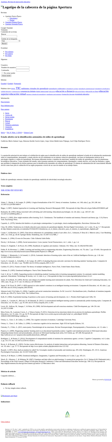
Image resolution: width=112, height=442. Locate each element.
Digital (12, 20)
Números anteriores (12, 125)
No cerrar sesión (9, 73)
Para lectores (5, 102)
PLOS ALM (107, 379)
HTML (7, 190)
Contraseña (5, 70)
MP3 (21, 190)
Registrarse (9, 119)
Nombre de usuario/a (8, 67)
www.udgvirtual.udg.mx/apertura (26, 431)
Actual (7, 123)
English (10, 84)
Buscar (7, 121)
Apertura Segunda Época (14, 24)
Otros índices (5, 422)
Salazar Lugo (28, 133)
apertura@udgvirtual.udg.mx (43, 431)
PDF (12, 190)
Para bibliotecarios (7, 106)
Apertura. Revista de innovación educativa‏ (15, 2)
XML (3, 190)
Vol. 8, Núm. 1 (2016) (14, 133)
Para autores (5, 109)
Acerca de (8, 115)
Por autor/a (9, 54)
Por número (9, 52)
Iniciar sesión (9, 117)
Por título (8, 56)
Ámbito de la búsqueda (9, 39)
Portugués (17, 84)
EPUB (16, 190)
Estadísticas (9, 129)
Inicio (7, 113)
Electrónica (13, 18)
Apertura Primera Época (13, 22)
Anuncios (8, 127)
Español (3, 84)
